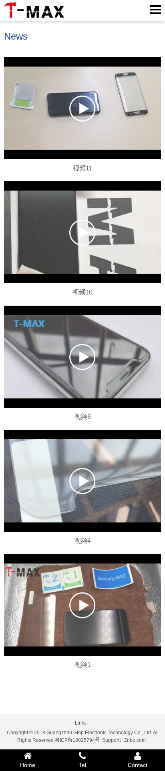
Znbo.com (135, 740)
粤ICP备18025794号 (77, 740)
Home (27, 765)
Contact (137, 765)
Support (110, 740)
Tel (82, 765)
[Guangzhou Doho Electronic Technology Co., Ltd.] (34, 10)
